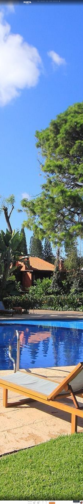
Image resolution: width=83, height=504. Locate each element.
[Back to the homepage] (27, 2)
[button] (34, 502)
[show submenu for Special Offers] (45, 1)
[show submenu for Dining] (48, 1)
